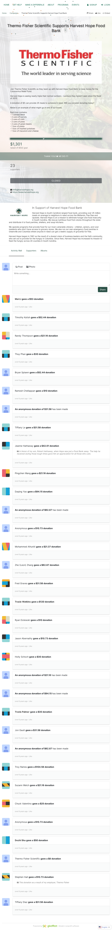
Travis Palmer (22, 711)
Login (107, 5)
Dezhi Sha (20, 840)
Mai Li (18, 299)
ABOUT (51, 5)
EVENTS (75, 5)
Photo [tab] (32, 266)
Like (99, 13)
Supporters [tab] (31, 250)
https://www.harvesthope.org (25, 192)
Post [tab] (20, 266)
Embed (107, 13)
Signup (93, 5)
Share (91, 13)
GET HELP (17, 5)
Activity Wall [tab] (16, 250)
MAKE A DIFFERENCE (34, 5)
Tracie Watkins (23, 601)
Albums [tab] (44, 250)
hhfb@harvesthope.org (23, 189)
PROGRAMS (63, 5)
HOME (6, 5)
